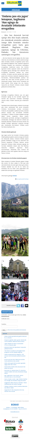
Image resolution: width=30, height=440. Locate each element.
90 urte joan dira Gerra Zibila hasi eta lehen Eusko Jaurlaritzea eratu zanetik (14, 360)
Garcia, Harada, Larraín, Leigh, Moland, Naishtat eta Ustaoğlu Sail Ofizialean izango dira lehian (15, 379)
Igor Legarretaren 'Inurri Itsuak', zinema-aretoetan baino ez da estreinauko (13, 376)
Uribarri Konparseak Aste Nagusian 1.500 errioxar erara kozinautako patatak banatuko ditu (14, 356)
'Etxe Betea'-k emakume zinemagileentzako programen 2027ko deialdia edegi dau (14, 351)
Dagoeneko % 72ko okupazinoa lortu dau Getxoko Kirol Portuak (14, 390)
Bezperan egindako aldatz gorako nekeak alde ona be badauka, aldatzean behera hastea (15, 340)
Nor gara (13, 401)
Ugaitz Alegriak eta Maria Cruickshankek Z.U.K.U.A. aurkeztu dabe (13, 344)
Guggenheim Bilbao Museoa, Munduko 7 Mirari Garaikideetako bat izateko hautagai (15, 383)
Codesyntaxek (13, 437)
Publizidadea (25, 401)
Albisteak (16, 10)
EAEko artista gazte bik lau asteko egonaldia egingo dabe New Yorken (14, 363)
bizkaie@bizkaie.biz (15, 412)
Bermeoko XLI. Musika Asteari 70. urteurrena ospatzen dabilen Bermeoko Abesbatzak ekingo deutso (15, 372)
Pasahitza (3, 324)
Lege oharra (18, 401)
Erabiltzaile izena (5, 318)
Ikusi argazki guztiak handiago (22, 179)
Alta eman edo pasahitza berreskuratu (17, 330)
